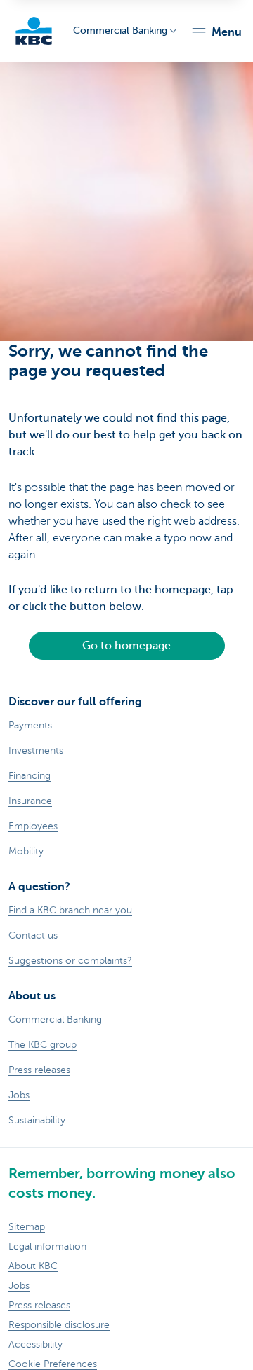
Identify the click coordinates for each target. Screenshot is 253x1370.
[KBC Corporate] (33, 30)
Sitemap (26, 1227)
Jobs (19, 1285)
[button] (216, 32)
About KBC (33, 1266)
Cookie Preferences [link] (52, 1364)
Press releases (39, 1305)
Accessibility (35, 1344)
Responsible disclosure (59, 1325)
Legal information (47, 1246)
